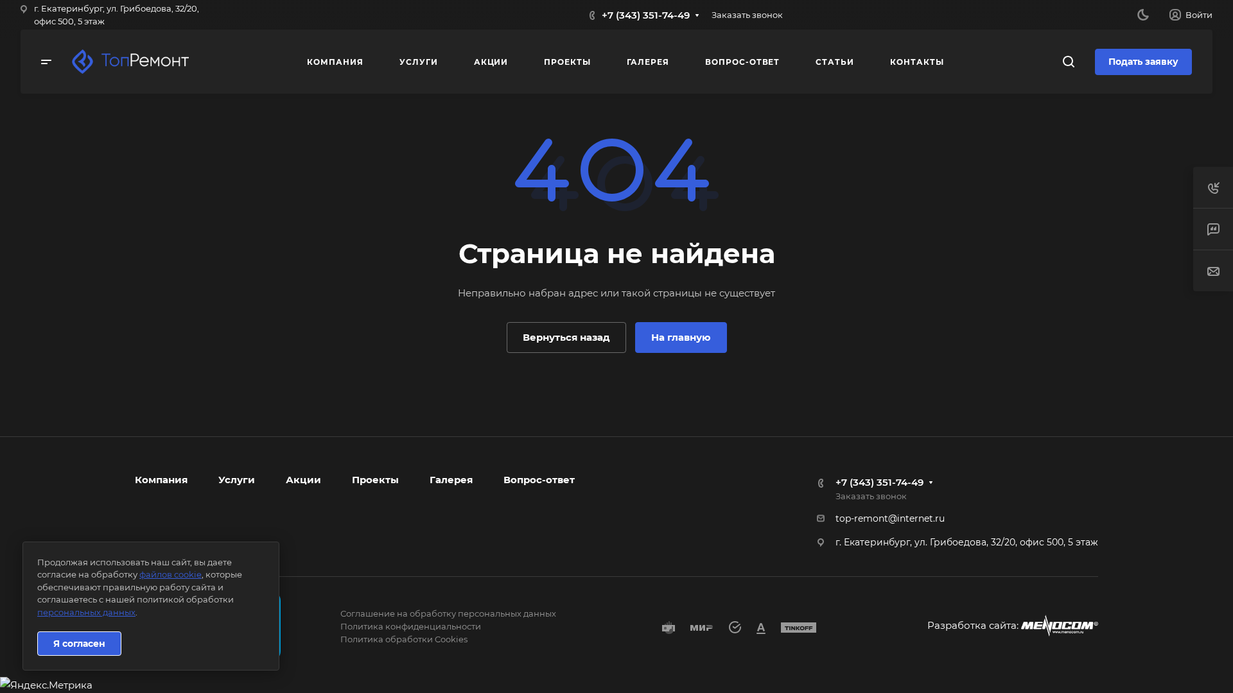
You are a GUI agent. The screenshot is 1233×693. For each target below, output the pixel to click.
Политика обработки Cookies (404, 639)
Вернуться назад (566, 337)
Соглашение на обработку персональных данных (448, 613)
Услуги (236, 480)
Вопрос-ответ (539, 480)
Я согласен (79, 643)
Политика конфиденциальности (410, 626)
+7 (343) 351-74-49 (646, 15)
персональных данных (86, 612)
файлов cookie (170, 574)
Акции (303, 480)
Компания (161, 480)
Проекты (375, 480)
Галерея (451, 480)
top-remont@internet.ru (890, 518)
